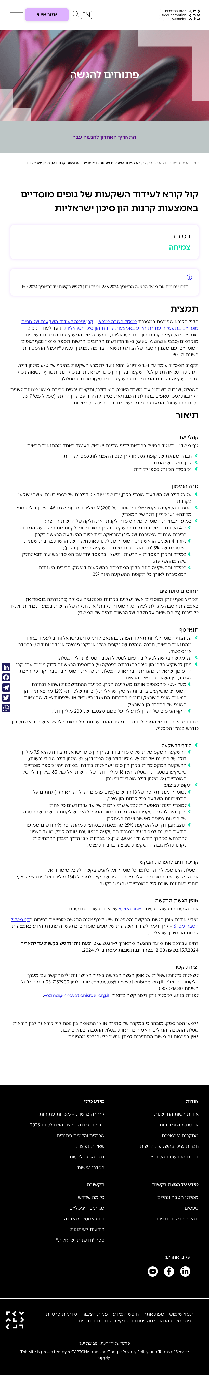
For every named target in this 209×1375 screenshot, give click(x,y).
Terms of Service (173, 1351)
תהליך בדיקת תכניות (177, 1219)
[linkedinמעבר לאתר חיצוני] (185, 1272)
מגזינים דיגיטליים (86, 1208)
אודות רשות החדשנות (176, 1114)
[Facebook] (6, 677)
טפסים (192, 1208)
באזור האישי (131, 909)
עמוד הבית (190, 163)
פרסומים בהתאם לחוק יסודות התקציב (152, 1321)
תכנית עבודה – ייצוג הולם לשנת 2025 (67, 1125)
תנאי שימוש (181, 1314)
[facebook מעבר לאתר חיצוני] (169, 1272)
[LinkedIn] (6, 667)
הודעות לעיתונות (87, 1229)
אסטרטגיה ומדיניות (179, 1125)
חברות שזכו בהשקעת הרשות (169, 1146)
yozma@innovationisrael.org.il (76, 995)
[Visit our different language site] (86, 15)
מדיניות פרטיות (61, 1314)
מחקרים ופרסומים (180, 1135)
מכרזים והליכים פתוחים (80, 1135)
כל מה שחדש (91, 1197)
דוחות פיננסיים (94, 1321)
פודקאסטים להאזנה (84, 1219)
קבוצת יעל (88, 1343)
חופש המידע (126, 1314)
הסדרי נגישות (90, 1167)
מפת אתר (154, 1314)
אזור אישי (47, 15)
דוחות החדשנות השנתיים (173, 1157)
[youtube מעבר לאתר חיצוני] (153, 1272)
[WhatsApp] (6, 708)
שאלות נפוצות (90, 1146)
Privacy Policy (135, 1351)
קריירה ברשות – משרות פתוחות (71, 1114)
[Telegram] (6, 687)
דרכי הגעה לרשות (86, 1157)
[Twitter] (6, 698)
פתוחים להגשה (165, 163)
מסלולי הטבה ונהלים (178, 1197)
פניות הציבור (95, 1314)
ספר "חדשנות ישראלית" (80, 1240)
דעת (104, 1343)
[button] (76, 15)
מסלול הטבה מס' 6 (117, 321)
